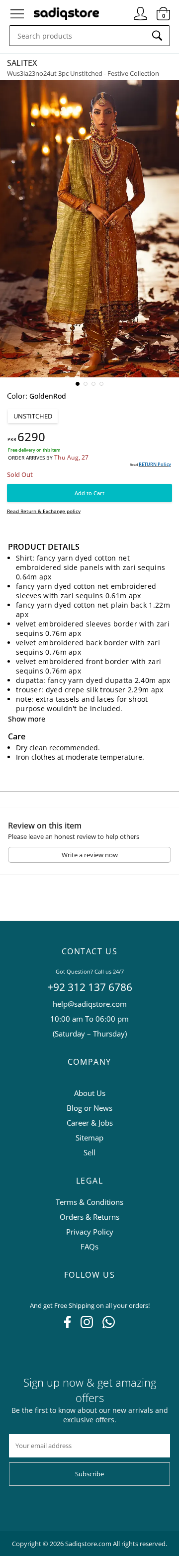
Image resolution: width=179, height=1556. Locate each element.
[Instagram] (87, 1325)
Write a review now (90, 854)
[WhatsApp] (108, 1325)
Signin (140, 9)
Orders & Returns (89, 1217)
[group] (89, 228)
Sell (89, 1152)
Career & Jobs (90, 1123)
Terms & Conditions (89, 1202)
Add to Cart (89, 493)
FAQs (89, 1246)
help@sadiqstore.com (90, 1004)
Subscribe (89, 1473)
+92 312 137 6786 (89, 987)
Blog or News (89, 1108)
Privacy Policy (89, 1232)
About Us (89, 1093)
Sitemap (89, 1137)
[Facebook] (67, 1325)
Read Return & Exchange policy (44, 511)
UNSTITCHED (32, 416)
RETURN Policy (155, 464)
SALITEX (22, 62)
